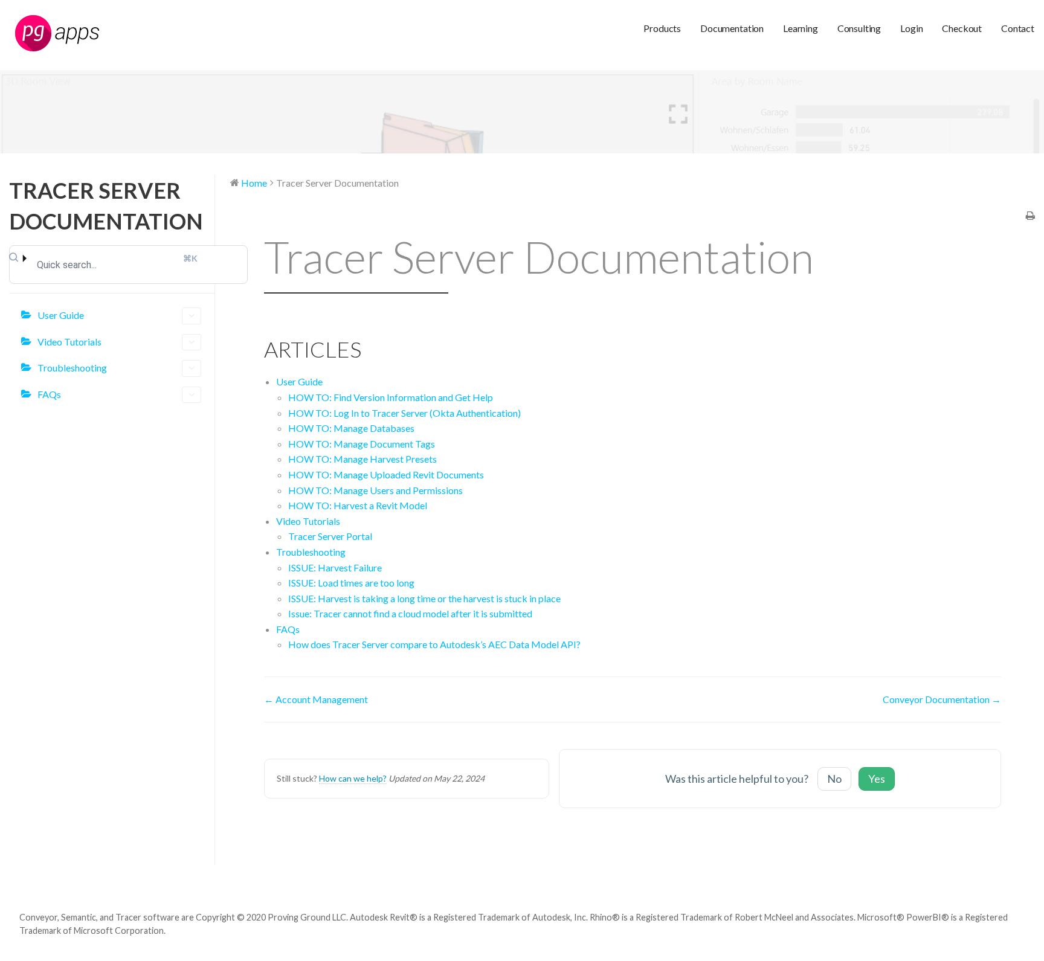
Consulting (859, 28)
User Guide (60, 315)
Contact (1017, 28)
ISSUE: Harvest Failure (335, 567)
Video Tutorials (69, 341)
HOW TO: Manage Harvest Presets (362, 458)
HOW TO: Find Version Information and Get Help (390, 397)
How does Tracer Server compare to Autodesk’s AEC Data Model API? (434, 644)
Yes (876, 778)
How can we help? (353, 778)
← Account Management (316, 699)
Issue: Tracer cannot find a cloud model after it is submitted (410, 613)
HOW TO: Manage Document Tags (361, 443)
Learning (800, 28)
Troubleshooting (72, 367)
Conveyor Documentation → (942, 699)
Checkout (962, 28)
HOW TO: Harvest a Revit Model (357, 505)
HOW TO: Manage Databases (351, 428)
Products (662, 28)
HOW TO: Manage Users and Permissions (375, 490)
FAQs (49, 394)
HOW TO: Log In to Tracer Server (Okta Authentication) (404, 413)
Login (911, 28)
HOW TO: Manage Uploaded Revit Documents (386, 474)
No (834, 778)
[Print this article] (1030, 216)
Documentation (732, 28)
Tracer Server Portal (330, 536)
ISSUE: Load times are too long (351, 582)
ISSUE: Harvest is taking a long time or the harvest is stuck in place (424, 598)
